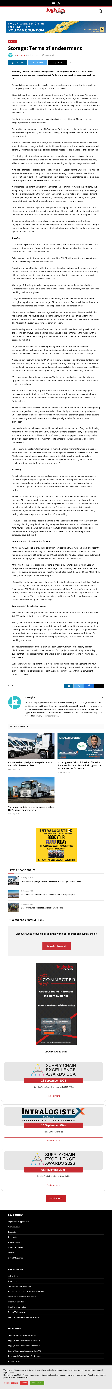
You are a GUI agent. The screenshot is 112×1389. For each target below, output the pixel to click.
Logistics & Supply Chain (18, 1221)
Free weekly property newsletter (22, 1296)
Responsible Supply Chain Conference (24, 1356)
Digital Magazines (15, 1258)
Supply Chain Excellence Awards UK (53, 1176)
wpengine (20, 55)
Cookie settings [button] (11, 1383)
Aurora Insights (15, 1242)
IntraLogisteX (14, 1361)
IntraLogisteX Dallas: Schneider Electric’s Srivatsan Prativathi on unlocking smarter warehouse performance (80, 765)
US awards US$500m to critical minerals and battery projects (48, 894)
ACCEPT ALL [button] (37, 1383)
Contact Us (13, 1281)
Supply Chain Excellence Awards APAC (24, 1351)
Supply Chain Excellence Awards (22, 1335)
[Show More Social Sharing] (70, 62)
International (13, 1237)
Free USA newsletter (17, 1302)
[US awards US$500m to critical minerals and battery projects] (13, 894)
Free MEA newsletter (17, 1307)
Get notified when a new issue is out (23, 1317)
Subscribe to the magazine (19, 1286)
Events (11, 1252)
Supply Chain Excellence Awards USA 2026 (54, 1087)
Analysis (12, 41)
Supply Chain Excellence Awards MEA (24, 1346)
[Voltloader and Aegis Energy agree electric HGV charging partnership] (31, 790)
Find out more (53, 1095)
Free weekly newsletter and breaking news (26, 1291)
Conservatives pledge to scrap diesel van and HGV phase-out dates (30, 764)
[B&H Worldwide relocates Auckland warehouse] (13, 907)
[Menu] (11, 11)
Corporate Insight (16, 1247)
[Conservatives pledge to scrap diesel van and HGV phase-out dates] (31, 746)
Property (12, 1232)
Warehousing (14, 1227)
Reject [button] (24, 1383)
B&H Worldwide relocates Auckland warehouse (42, 907)
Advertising (13, 1276)
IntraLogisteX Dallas (53, 1131)
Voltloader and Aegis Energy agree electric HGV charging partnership (31, 808)
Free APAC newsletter (18, 1312)
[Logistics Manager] (56, 11)
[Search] (100, 11)
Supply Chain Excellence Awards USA (24, 1340)
